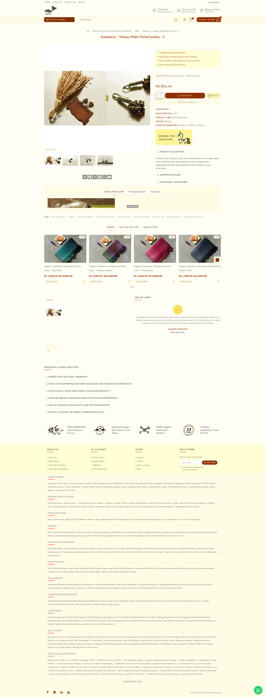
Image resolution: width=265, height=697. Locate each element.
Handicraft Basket (143, 601)
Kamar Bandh (127, 552)
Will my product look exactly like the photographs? (79, 405)
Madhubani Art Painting (160, 644)
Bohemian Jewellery (162, 532)
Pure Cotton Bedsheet (57, 568)
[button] (47, 260)
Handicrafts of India (56, 660)
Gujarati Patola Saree (199, 487)
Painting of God (167, 640)
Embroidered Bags (135, 548)
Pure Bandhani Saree (178, 487)
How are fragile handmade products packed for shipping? (82, 398)
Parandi (155, 535)
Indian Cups (112, 601)
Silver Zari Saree (73, 487)
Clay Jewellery (130, 532)
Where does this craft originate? (67, 376)
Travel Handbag (71, 548)
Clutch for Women (87, 548)
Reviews (155, 191)
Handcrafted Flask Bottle (59, 601)
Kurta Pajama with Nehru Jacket (127, 506)
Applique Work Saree (137, 487)
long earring (158, 217)
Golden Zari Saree (56, 487)
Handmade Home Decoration (152, 588)
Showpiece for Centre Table (116, 617)
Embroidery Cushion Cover (191, 568)
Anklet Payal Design (197, 532)
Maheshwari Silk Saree (124, 483)
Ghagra (109, 503)
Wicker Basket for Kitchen (59, 588)
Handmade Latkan (142, 535)
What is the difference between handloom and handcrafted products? (90, 383)
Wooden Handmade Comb (112, 674)
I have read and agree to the (192, 468)
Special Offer (151, 227)
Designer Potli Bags (186, 548)
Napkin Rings (113, 604)
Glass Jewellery (54, 532)
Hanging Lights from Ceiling (124, 620)
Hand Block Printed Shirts (160, 503)
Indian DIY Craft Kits (135, 674)
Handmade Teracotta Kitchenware (142, 584)
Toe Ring (103, 535)
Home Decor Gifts (174, 588)
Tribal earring (124, 217)
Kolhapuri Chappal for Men (166, 552)
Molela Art (185, 637)
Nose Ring (92, 535)
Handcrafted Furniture (65, 624)
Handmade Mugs (126, 601)
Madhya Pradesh (86, 217)
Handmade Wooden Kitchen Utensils (64, 584)
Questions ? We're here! (173, 182)
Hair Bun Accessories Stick (171, 535)
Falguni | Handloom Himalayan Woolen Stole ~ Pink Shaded (152, 268)
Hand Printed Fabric (165, 506)
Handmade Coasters (66, 604)
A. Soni (174, 113)
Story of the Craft (114, 191)
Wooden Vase (105, 620)
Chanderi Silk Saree (144, 483)
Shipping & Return (170, 175)
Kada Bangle (71, 535)
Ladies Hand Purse (105, 548)
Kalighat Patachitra (139, 644)
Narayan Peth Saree (164, 483)
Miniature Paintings (207, 670)
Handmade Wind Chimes (138, 637)
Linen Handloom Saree (81, 483)
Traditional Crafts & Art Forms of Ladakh (132, 663)
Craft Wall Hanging (171, 637)
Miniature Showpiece (76, 617)
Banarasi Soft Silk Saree (203, 483)
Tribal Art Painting (130, 640)
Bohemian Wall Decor (57, 637)
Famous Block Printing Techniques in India (178, 670)
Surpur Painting (123, 644)
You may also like (128, 227)
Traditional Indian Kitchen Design (172, 584)
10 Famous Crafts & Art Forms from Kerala (193, 667)
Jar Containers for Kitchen (83, 588)
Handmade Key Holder (57, 620)
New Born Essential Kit (141, 519)
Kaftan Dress (70, 503)
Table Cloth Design (109, 572)
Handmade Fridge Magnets (108, 588)
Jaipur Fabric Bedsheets (79, 568)
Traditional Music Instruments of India (162, 674)
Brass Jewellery (145, 532)
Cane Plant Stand (89, 620)
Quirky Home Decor (129, 588)
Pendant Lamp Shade (164, 620)
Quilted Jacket (61, 506)
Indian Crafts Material (59, 674)
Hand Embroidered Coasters (188, 601)
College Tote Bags (205, 548)
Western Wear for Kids (89, 519)
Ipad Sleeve (90, 552)
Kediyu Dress (148, 506)
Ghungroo (82, 535)
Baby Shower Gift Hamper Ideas (115, 519)
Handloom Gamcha (128, 572)
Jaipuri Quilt (113, 568)
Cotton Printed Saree (91, 487)
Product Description (172, 151)
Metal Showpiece (94, 617)
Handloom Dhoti (104, 506)
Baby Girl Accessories (162, 519)
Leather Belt (114, 552)
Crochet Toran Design (116, 637)
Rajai (105, 568)
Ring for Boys (114, 535)
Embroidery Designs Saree (114, 487)
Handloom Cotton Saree (58, 483)
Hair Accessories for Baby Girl (186, 519)
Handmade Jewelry (141, 217)
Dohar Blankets (127, 568)
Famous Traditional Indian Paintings (161, 660)
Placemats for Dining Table (88, 572)
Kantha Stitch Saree (158, 487)
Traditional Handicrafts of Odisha (157, 667)
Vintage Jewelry (58, 217)
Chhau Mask (92, 647)
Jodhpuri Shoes (186, 552)
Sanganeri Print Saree (65, 490)
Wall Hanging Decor (77, 637)
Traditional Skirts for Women (91, 503)
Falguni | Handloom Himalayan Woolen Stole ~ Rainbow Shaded (107, 268)
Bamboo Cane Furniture (86, 624)
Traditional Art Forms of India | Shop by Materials (112, 31)
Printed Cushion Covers (168, 568)
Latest (110, 227)
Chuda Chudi (126, 535)
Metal (137, 31)
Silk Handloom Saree (102, 483)
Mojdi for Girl (200, 552)
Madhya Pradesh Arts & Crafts (73, 667)
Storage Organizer (165, 617)
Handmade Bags (55, 548)
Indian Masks (65, 647)
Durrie (72, 572)
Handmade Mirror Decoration (142, 617)
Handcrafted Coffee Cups (94, 601)
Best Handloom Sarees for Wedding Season (138, 670)
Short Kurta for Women (196, 503)
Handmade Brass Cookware (113, 584)
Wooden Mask (78, 647)
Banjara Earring (174, 217)
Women (72, 217)
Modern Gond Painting (105, 644)
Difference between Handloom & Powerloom (96, 670)
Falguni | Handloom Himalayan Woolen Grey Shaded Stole (200, 268)
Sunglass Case (54, 552)
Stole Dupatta (88, 506)
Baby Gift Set (72, 519)
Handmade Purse (169, 548)
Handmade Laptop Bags (72, 552)
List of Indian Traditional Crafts (81, 660)
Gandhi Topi (102, 552)
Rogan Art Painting (112, 640)
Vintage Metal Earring (193, 217)
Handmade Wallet (152, 548)
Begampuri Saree (182, 483)
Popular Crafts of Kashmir (164, 663)
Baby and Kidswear (56, 519)
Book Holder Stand (201, 617)
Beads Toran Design (96, 637)
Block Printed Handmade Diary (84, 674)
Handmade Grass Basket (164, 601)
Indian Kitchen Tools (90, 584)
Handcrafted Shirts (138, 503)
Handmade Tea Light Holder (187, 620)
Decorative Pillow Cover (146, 568)
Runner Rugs (62, 572)
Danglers (60, 535)
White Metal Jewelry (106, 217)
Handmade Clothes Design (187, 506)
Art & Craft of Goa (186, 663)
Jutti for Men (148, 552)
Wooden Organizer (183, 617)
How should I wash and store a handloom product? (79, 391)
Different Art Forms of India (109, 660)
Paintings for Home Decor (91, 640)
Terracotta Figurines (56, 617)
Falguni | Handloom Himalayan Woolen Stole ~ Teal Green (62, 268)
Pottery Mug (76, 601)
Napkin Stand (100, 604)
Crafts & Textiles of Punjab (69, 663)
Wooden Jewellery (101, 532)
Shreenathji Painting (66, 644)
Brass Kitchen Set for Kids (200, 584)
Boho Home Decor (106, 624)
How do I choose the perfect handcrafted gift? (76, 412)
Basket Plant (74, 620)
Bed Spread (96, 568)
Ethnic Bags (120, 548)
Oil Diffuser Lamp (145, 620)
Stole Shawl (74, 506)
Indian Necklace (179, 532)
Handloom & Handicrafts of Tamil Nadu (107, 667)
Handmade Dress (55, 503)
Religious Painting (183, 640)
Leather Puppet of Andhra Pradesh (187, 644)
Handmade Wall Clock (69, 640)
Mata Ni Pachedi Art (85, 644)
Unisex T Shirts (121, 503)
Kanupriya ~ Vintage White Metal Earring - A (53, 329)
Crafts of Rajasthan (187, 660)
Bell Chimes (156, 637)
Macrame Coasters (84, 604)
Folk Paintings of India (133, 660)
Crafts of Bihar (133, 667)
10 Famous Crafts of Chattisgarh (98, 663)
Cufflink (137, 552)
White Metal (116, 532)
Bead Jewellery (69, 532)
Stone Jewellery (85, 532)
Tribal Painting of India (149, 640)
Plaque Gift (197, 637)
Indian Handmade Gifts (192, 674)
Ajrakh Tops (178, 503)
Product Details (137, 191)
